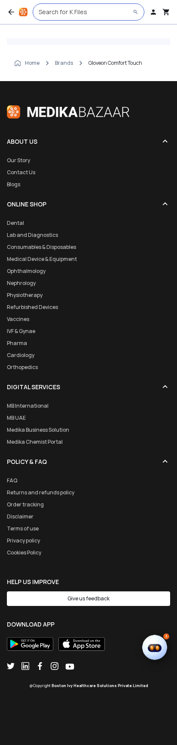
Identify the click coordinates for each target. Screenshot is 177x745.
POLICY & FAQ (27, 461)
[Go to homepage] (23, 12)
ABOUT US (22, 141)
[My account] (153, 12)
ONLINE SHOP (26, 204)
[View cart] (166, 12)
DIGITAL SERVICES (33, 387)
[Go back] (11, 12)
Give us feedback (88, 598)
